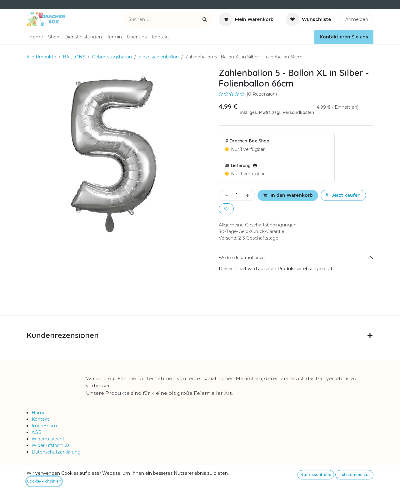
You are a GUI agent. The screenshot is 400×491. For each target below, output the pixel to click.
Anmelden (356, 19)
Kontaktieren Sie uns (344, 37)
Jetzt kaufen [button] (346, 195)
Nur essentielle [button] (315, 474)
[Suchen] (204, 19)
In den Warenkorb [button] (291, 195)
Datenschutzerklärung (56, 452)
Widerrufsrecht (48, 439)
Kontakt (40, 419)
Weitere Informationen (242, 257)
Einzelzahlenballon (158, 57)
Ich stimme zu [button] (354, 474)
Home (39, 412)
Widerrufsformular (51, 445)
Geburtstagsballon (112, 57)
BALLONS (74, 57)
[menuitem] (36, 37)
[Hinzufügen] (249, 195)
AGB (37, 432)
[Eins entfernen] (225, 195)
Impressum (44, 426)
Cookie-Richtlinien (44, 481)
